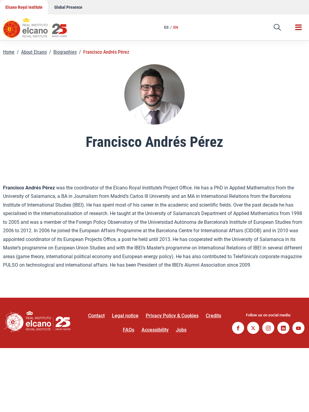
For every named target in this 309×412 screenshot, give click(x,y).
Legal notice (125, 316)
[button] (277, 27)
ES (166, 27)
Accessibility (155, 330)
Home (8, 52)
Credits (213, 316)
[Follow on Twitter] (253, 328)
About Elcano (34, 52)
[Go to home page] (40, 25)
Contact (96, 316)
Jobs (181, 330)
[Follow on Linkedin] (283, 328)
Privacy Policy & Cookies (172, 316)
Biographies (65, 52)
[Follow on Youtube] (298, 328)
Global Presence (68, 7)
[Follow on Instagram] (268, 328)
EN (175, 27)
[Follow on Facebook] (238, 328)
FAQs (128, 330)
